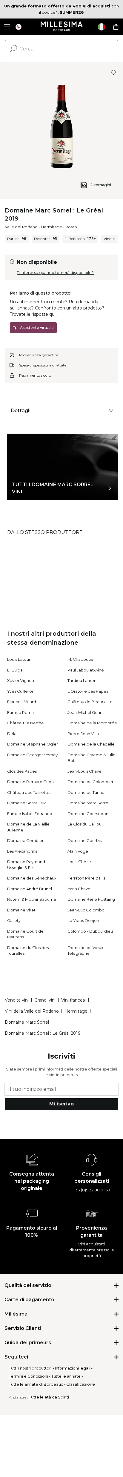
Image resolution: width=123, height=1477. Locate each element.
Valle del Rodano (21, 226)
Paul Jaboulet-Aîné (85, 670)
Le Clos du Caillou (84, 824)
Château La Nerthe (25, 722)
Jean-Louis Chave (84, 771)
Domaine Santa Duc (27, 802)
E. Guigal (15, 670)
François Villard (21, 701)
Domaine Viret (21, 910)
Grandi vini (45, 1000)
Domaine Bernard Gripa (30, 781)
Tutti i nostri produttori (30, 1368)
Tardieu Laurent (82, 680)
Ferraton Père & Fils (86, 878)
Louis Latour (18, 659)
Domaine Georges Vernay (32, 754)
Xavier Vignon (20, 680)
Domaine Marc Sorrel (88, 802)
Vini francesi (73, 1000)
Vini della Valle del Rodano (32, 1011)
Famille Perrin (20, 712)
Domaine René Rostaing (91, 899)
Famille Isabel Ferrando (29, 813)
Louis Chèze (79, 861)
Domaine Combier (25, 840)
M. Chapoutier (81, 659)
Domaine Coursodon (87, 813)
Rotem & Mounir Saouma (31, 899)
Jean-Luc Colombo (85, 910)
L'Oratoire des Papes (87, 691)
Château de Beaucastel (90, 701)
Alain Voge (77, 851)
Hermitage (51, 226)
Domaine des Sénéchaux (31, 878)
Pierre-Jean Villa (83, 733)
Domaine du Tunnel (86, 792)
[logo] (62, 27)
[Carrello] (115, 26)
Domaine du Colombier (90, 781)
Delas (12, 733)
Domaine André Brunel (29, 888)
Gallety (14, 920)
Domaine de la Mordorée (92, 722)
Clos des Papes (22, 771)
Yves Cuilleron (20, 691)
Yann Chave (78, 888)
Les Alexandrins (22, 851)
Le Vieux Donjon (83, 920)
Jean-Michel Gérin (84, 712)
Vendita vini (17, 1000)
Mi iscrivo (61, 1104)
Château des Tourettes (29, 792)
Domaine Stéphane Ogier (32, 744)
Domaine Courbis (84, 840)
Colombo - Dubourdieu (90, 931)
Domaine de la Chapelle (91, 744)
